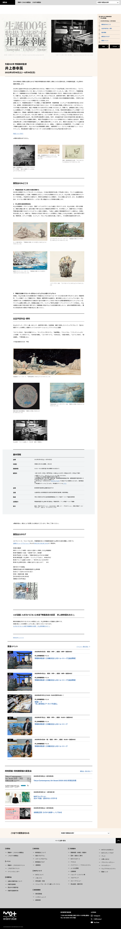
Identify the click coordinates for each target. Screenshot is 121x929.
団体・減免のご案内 (76, 855)
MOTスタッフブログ (107, 853)
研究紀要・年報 (40, 881)
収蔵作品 (9, 877)
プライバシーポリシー (108, 862)
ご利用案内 (72, 848)
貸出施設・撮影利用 (76, 884)
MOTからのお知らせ (107, 849)
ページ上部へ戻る (60, 840)
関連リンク (104, 871)
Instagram (97, 915)
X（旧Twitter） (98, 919)
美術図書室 (37, 890)
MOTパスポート (75, 859)
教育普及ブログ (40, 862)
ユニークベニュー (76, 881)
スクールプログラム (41, 859)
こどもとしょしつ (40, 897)
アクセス (115, 46)
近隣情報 (73, 871)
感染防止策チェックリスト (18, 637)
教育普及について (40, 852)
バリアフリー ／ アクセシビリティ (81, 865)
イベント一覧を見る (82, 646)
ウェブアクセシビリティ (108, 868)
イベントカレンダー (14, 871)
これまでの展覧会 (36, 2)
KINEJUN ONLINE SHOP (41, 543)
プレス (103, 856)
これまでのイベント (14, 868)
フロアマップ (75, 877)
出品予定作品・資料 (106, 28)
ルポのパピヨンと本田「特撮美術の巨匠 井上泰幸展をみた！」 (31, 626)
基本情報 (103, 32)
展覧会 (8, 848)
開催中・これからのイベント (16, 865)
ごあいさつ (38, 878)
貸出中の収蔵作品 (13, 887)
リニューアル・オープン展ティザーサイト (47, 884)
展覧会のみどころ (106, 24)
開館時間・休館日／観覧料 (78, 852)
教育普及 (36, 848)
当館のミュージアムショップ (21, 543)
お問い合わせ (105, 859)
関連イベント (104, 40)
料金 (103, 46)
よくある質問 (75, 868)
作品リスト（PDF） (18, 133)
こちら (64, 483)
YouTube (96, 922)
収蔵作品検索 (12, 884)
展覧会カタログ (105, 36)
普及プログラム (40, 855)
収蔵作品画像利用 (13, 890)
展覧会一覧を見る (85, 771)
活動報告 (38, 865)
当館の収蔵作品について (15, 881)
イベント (8, 861)
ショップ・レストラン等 (78, 874)
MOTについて (38, 871)
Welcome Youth (55, 481)
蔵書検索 (38, 900)
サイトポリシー (106, 865)
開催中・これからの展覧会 (24, 2)
